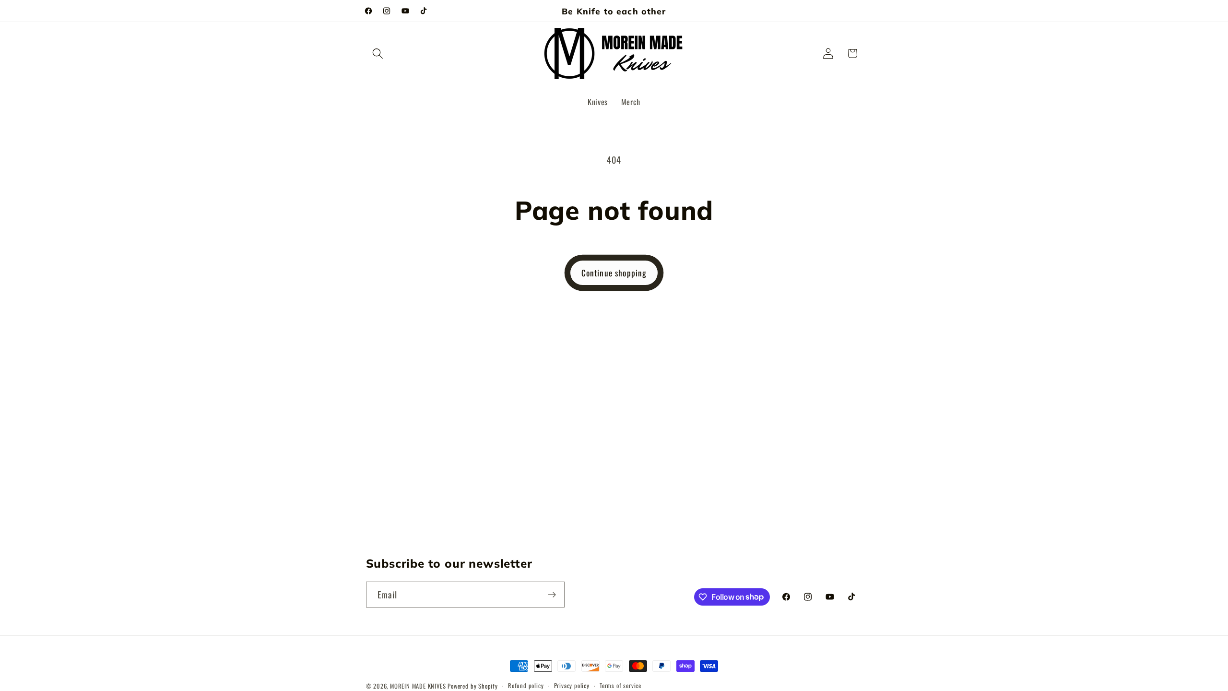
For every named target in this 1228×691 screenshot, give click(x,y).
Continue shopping (614, 272)
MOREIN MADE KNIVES (418, 686)
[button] (378, 53)
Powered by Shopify (473, 686)
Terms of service (620, 685)
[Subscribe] (552, 595)
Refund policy (525, 685)
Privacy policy (572, 685)
